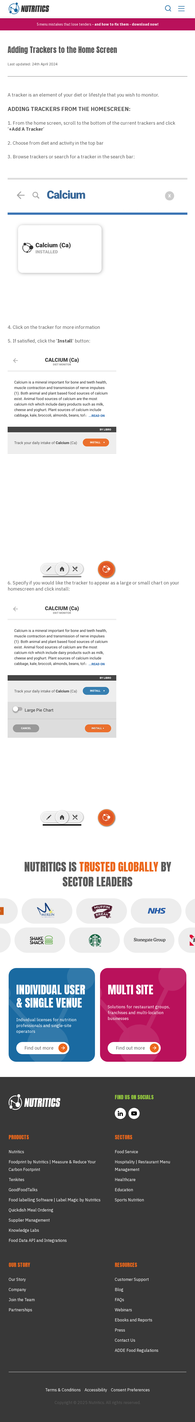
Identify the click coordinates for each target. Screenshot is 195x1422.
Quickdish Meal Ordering (31, 1209)
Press (120, 1330)
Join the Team (22, 1299)
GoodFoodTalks (23, 1189)
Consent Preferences (130, 1389)
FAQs (119, 1299)
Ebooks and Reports (133, 1319)
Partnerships (20, 1309)
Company (17, 1289)
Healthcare (125, 1179)
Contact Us (125, 1340)
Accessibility (96, 1389)
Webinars (123, 1309)
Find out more (39, 1048)
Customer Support (132, 1279)
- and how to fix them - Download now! (125, 24)
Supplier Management (29, 1220)
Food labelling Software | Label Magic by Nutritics (55, 1199)
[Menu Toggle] (181, 8)
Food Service (126, 1151)
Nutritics (16, 1151)
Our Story (17, 1279)
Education (124, 1189)
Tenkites (16, 1179)
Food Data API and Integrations (38, 1240)
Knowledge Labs (24, 1230)
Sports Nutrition (129, 1199)
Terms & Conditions (63, 1389)
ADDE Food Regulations (136, 1350)
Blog (119, 1289)
